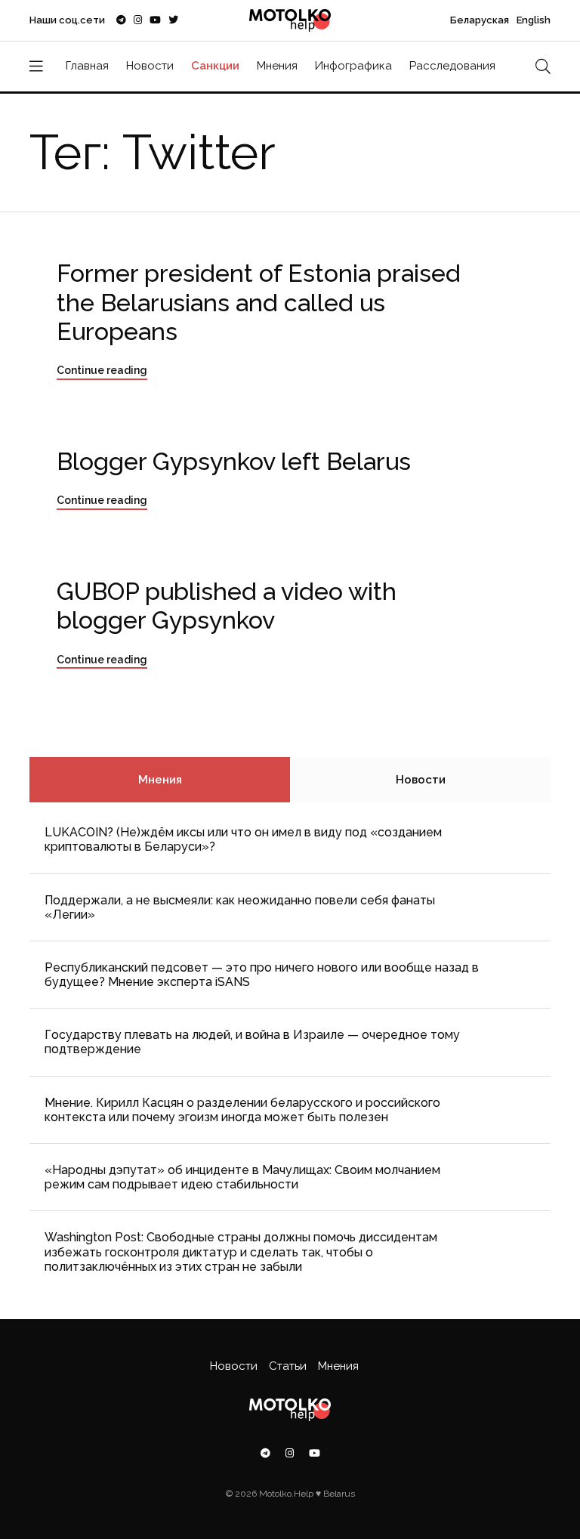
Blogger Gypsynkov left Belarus (234, 461)
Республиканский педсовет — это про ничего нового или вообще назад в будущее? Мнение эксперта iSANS (262, 974)
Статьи (288, 1366)
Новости (150, 66)
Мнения (277, 66)
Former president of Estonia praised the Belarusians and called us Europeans (259, 302)
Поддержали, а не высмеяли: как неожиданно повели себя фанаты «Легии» (240, 907)
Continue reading (102, 370)
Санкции (215, 66)
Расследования (452, 66)
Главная (87, 66)
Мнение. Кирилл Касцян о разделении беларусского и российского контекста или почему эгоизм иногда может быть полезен (242, 1110)
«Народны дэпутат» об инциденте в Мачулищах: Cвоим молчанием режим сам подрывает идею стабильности (242, 1177)
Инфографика (353, 66)
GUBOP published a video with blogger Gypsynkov (226, 605)
